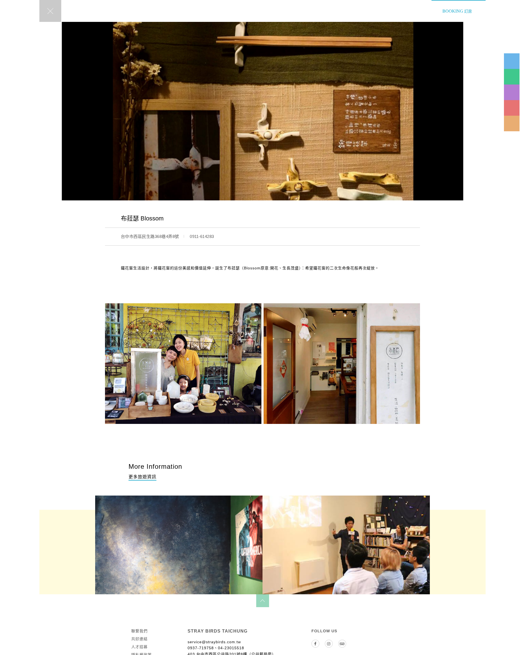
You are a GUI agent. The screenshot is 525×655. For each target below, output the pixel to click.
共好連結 (139, 639)
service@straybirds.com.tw (214, 642)
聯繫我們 (139, 631)
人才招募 (139, 647)
